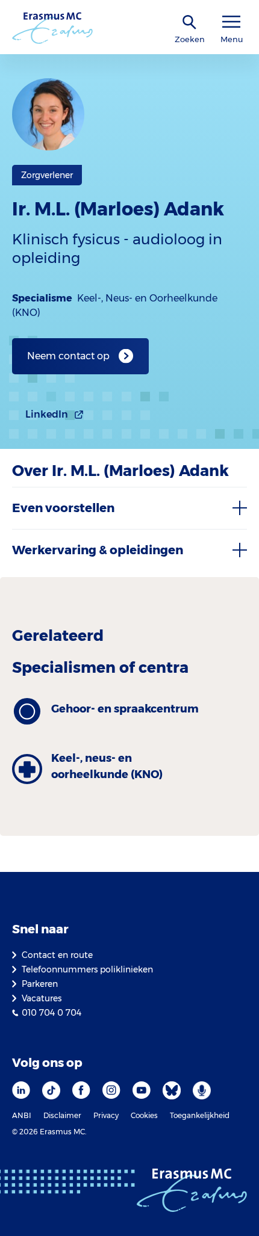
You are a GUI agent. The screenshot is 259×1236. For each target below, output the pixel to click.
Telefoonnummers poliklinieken (87, 969)
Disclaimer (62, 1115)
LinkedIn (46, 414)
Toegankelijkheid (199, 1115)
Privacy (106, 1115)
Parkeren (40, 983)
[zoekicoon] (190, 22)
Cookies (144, 1115)
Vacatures (41, 998)
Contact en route (57, 955)
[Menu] (231, 21)
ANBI (21, 1115)
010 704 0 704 (51, 1012)
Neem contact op (68, 356)
